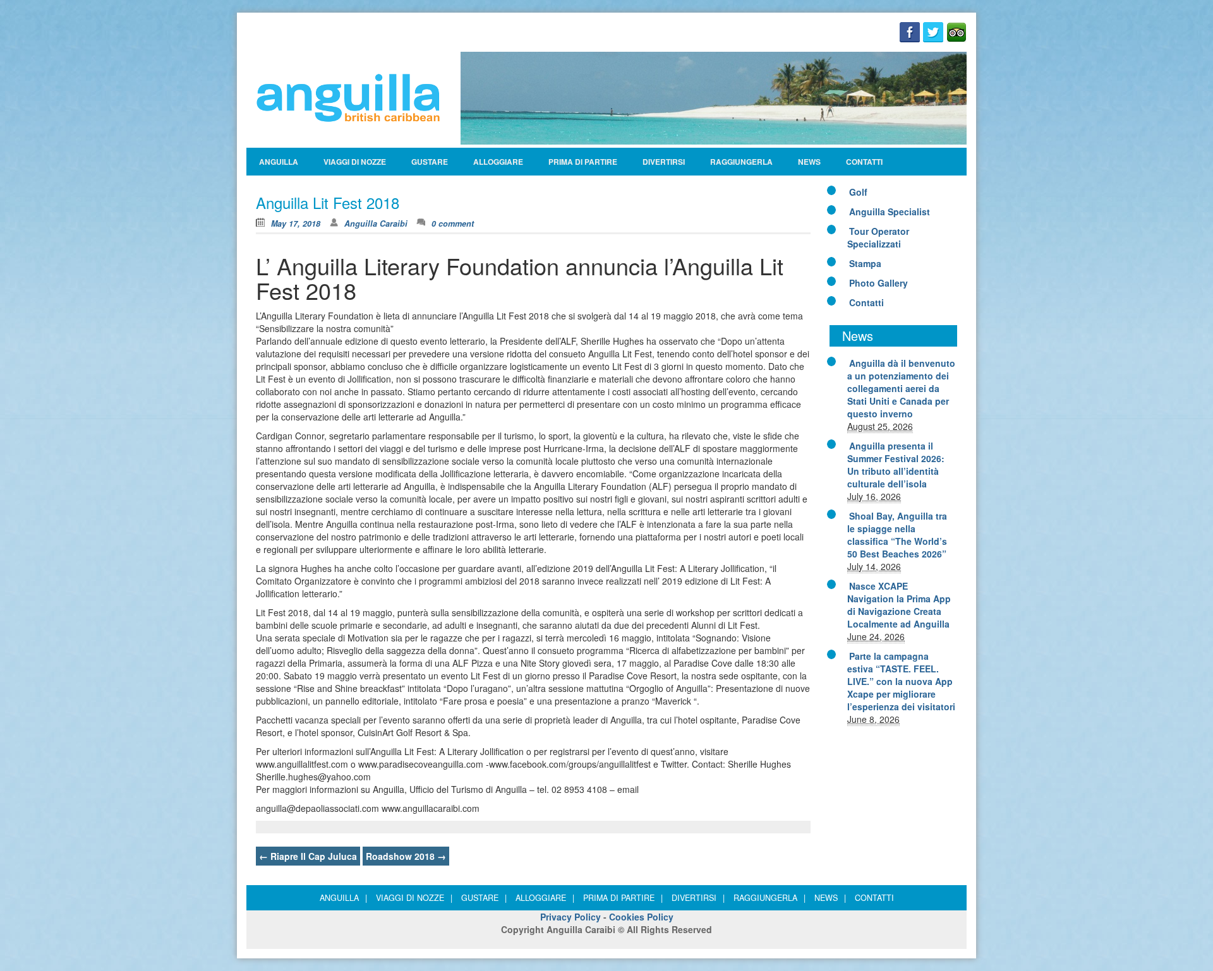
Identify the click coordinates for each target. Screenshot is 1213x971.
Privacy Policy (570, 916)
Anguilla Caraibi (375, 223)
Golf (858, 192)
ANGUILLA (278, 161)
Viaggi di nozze (354, 161)
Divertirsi (664, 161)
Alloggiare (498, 161)
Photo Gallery (878, 283)
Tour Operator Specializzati (878, 237)
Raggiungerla (741, 161)
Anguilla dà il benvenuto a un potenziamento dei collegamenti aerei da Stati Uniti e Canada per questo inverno (901, 388)
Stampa (865, 263)
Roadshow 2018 (406, 856)
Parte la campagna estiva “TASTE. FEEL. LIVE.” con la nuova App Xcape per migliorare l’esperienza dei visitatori (901, 681)
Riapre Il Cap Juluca (308, 856)
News (809, 161)
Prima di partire (582, 161)
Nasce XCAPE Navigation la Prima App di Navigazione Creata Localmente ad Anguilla (899, 605)
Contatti (864, 161)
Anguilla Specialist (889, 211)
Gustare (429, 161)
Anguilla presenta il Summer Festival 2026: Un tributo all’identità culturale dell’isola (895, 464)
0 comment (452, 223)
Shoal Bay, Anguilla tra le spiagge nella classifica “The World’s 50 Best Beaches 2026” (897, 534)
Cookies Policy (641, 916)
